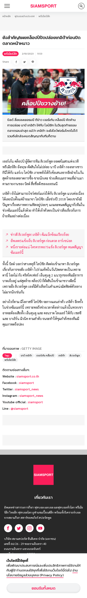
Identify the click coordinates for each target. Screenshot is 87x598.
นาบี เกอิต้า (26, 355)
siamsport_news (27, 389)
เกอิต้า (61, 355)
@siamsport (19, 408)
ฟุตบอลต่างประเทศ (25, 16)
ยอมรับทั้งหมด (43, 588)
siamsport (26, 382)
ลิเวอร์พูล (74, 355)
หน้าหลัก (6, 16)
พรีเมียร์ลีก (44, 16)
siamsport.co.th (27, 376)
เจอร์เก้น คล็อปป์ (45, 355)
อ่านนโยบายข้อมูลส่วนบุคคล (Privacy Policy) (42, 572)
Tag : (7, 355)
